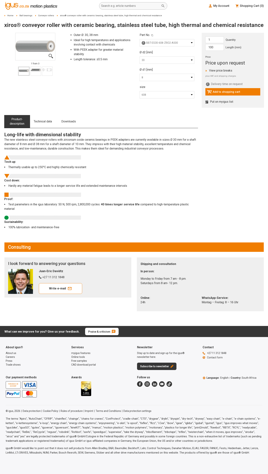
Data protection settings (137, 410)
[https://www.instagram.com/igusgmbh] (147, 384)
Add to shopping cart (223, 92)
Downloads (68, 121)
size (142, 87)
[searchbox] (130, 6)
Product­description (17, 121)
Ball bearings (26, 15)
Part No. (145, 35)
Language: (217, 377)
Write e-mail (57, 288)
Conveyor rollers (46, 15)
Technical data (43, 121)
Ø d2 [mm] (146, 52)
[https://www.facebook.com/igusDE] (140, 384)
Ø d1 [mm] (146, 69)
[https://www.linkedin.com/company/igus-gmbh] (154, 384)
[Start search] (163, 6)
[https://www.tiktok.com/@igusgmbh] (169, 384)
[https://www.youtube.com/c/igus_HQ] (162, 384)
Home (10, 15)
